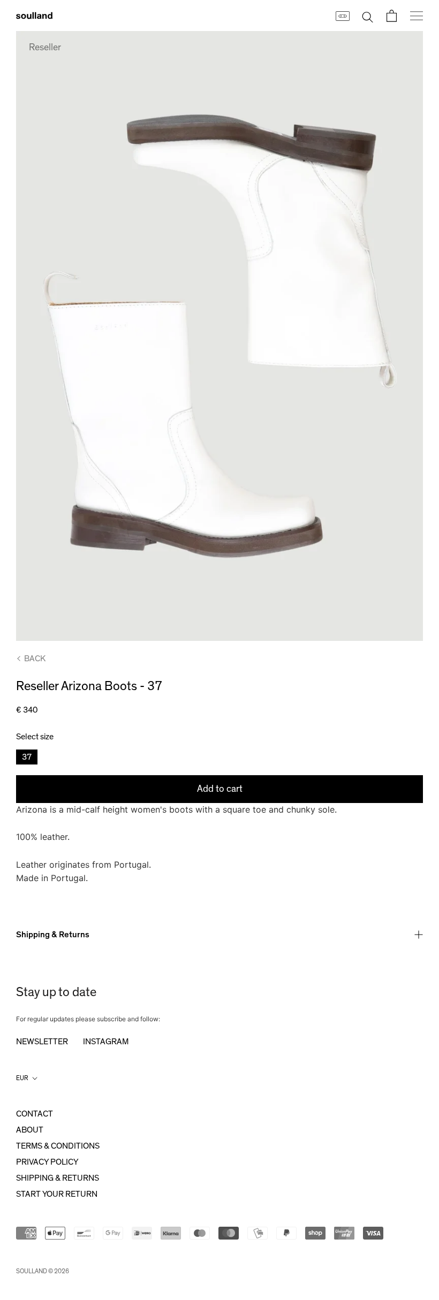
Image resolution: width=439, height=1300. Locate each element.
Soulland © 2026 (42, 1271)
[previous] (31, 336)
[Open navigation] (416, 15)
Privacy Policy (47, 1162)
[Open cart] (392, 16)
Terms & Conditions (58, 1146)
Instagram (105, 1041)
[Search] (367, 15)
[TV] (342, 15)
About (29, 1130)
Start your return (56, 1194)
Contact (34, 1114)
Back (35, 658)
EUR (22, 1078)
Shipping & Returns (52, 934)
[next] (407, 336)
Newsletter (42, 1041)
